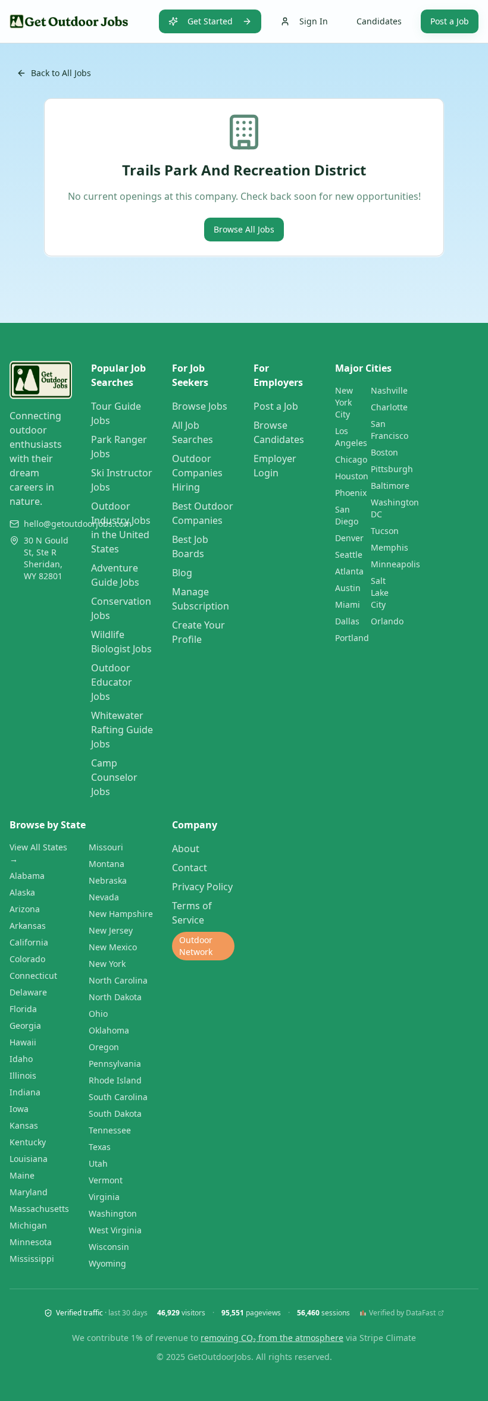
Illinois (23, 1075)
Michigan (28, 1225)
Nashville (389, 390)
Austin (348, 587)
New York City (344, 402)
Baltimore (390, 485)
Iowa (19, 1108)
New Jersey (111, 930)
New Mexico (113, 947)
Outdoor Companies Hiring (197, 473)
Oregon (104, 1047)
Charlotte (389, 407)
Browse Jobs (199, 406)
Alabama (27, 875)
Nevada (104, 897)
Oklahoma (109, 1030)
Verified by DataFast (402, 1313)
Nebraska (108, 880)
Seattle (348, 554)
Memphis (389, 547)
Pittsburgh (392, 469)
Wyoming (107, 1263)
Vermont (106, 1180)
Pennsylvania (115, 1063)
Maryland (29, 1192)
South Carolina (118, 1096)
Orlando (387, 621)
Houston (351, 476)
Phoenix (351, 492)
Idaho (21, 1058)
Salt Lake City (380, 592)
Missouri (106, 847)
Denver (349, 538)
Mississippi (32, 1258)
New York (107, 963)
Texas (100, 1146)
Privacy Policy (202, 886)
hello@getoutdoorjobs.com (78, 523)
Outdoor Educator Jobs (111, 682)
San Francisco (389, 429)
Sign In (313, 21)
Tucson (385, 530)
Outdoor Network (195, 945)
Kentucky (28, 1142)
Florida (23, 1008)
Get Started (210, 21)
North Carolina (118, 980)
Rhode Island (115, 1080)
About (185, 848)
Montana (106, 863)
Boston (384, 452)
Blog (182, 572)
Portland (352, 637)
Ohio (98, 1013)
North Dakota (115, 997)
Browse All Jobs (244, 229)
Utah (98, 1163)
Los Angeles (351, 436)
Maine (22, 1175)
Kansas (24, 1125)
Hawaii (23, 1042)
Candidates (379, 21)
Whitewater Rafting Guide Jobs (122, 729)
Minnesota (31, 1242)
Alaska (22, 892)
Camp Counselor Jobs (114, 777)
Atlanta (349, 571)
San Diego (346, 515)
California (29, 942)
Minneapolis (395, 564)
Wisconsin (109, 1246)
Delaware (28, 992)
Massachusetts (39, 1208)
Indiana (25, 1092)
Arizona (25, 909)
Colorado (27, 959)
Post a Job (449, 21)
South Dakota (115, 1113)
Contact (189, 867)
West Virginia (115, 1230)
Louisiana (29, 1158)
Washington (113, 1213)
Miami (347, 604)
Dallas (347, 621)
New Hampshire (121, 913)
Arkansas (28, 925)
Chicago (351, 459)
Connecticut (33, 975)
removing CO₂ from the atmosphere (272, 1337)
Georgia (25, 1025)
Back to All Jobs (61, 72)
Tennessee (110, 1130)
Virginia (104, 1196)
